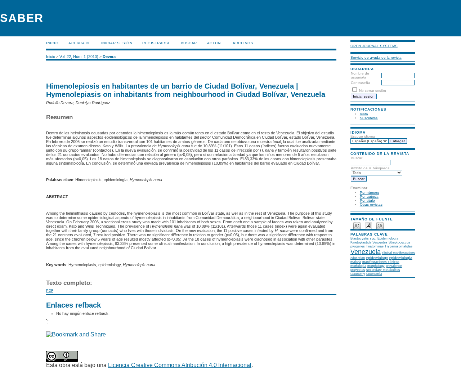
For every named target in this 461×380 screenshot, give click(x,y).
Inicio (52, 43)
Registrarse (156, 43)
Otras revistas (371, 204)
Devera (109, 56)
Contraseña (360, 83)
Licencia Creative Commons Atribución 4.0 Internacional (179, 365)
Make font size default (368, 225)
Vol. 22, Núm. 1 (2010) (78, 56)
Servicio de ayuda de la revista (376, 57)
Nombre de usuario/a (360, 75)
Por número (369, 193)
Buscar (189, 43)
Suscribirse (369, 118)
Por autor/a (369, 196)
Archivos (243, 43)
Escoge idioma (362, 136)
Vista (364, 114)
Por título (367, 200)
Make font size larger (380, 225)
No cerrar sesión (372, 91)
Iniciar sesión (116, 43)
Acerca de (79, 43)
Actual (215, 43)
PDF (49, 290)
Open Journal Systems (374, 46)
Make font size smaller (357, 225)
